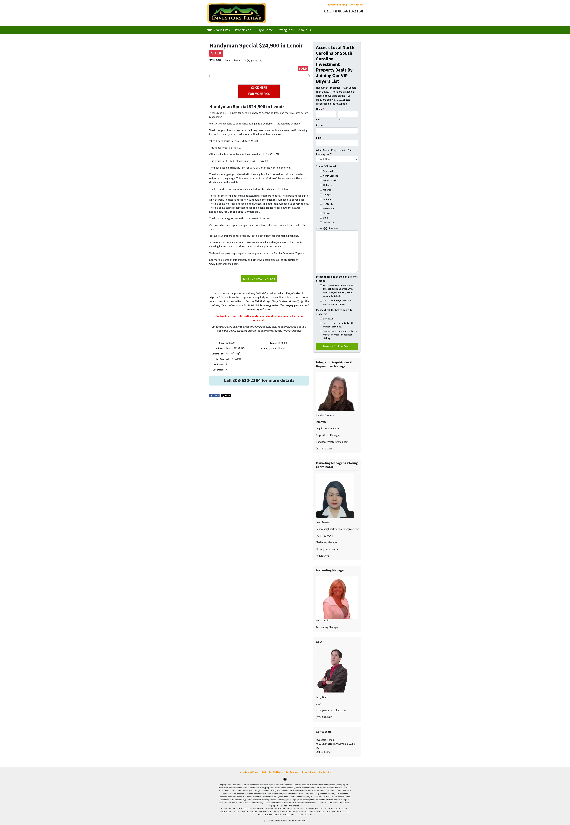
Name (320, 109)
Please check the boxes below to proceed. (334, 312)
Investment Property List (253, 772)
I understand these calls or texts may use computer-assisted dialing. (340, 334)
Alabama (327, 185)
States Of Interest (327, 166)
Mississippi (328, 208)
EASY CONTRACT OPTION (259, 278)
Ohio (325, 217)
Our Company (292, 772)
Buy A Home (264, 30)
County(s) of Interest (327, 228)
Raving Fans (286, 30)
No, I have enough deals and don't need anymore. (337, 302)
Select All (328, 171)
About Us (304, 30)
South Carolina (331, 180)
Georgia (327, 194)
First (318, 119)
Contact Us (325, 772)
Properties (242, 30)
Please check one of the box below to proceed (337, 279)
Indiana (327, 199)
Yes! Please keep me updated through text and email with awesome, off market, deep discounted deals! (338, 291)
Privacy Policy (309, 772)
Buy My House (276, 772)
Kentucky (328, 204)
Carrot (303, 820)
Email (320, 138)
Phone (320, 125)
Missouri (327, 213)
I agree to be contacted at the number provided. (339, 324)
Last (340, 119)
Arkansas (327, 189)
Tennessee (328, 222)
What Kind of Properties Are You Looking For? (334, 152)
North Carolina (330, 175)
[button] (209, 76)
